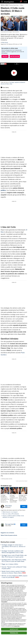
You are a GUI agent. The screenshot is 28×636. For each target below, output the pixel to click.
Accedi (25, 1)
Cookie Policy (16, 626)
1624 (12, 589)
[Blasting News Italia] (9, 2)
